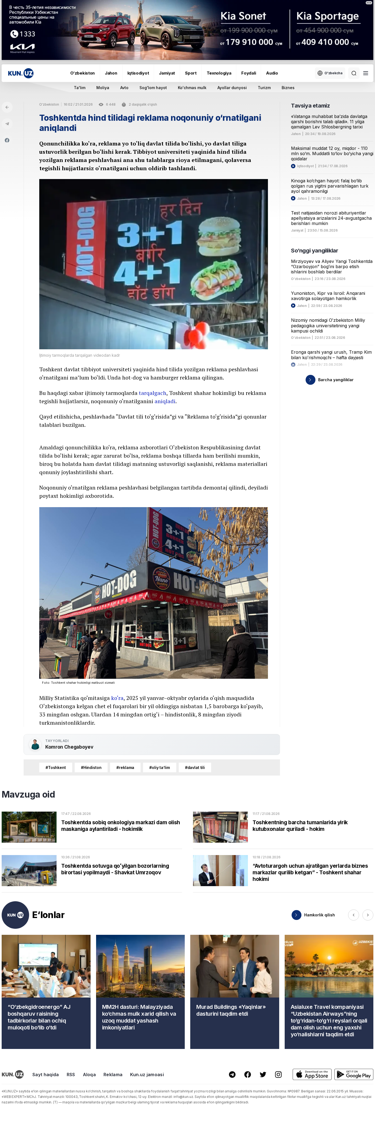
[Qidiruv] (354, 73)
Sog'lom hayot (153, 87)
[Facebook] (7, 140)
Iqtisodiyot (138, 73)
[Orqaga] (7, 107)
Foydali (248, 73)
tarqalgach (152, 393)
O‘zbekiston (82, 73)
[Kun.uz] (20, 73)
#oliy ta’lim (159, 767)
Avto (124, 87)
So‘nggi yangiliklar (314, 250)
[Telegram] (7, 123)
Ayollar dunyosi (232, 87)
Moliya (102, 87)
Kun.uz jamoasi (147, 1074)
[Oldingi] (353, 915)
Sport (191, 73)
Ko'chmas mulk (192, 87)
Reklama (112, 1074)
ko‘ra (117, 698)
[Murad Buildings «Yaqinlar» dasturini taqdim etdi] (234, 992)
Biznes (288, 87)
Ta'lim (79, 87)
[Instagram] (278, 1074)
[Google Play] (353, 1074)
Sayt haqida (45, 1074)
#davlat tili (195, 767)
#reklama (125, 767)
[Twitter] (263, 1074)
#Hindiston (91, 767)
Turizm (264, 87)
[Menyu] (365, 73)
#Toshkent (56, 767)
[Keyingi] (367, 915)
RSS (71, 1074)
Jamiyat (167, 73)
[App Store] (312, 1074)
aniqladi (165, 401)
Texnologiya (219, 73)
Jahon (111, 73)
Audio (272, 73)
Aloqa (89, 1074)
